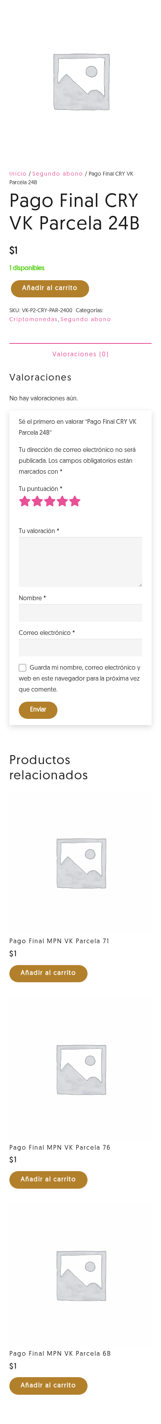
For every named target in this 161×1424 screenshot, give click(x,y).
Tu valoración (39, 531)
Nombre (32, 599)
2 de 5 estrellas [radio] (37, 507)
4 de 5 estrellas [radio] (62, 507)
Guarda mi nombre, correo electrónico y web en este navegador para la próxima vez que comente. (79, 679)
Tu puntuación (41, 489)
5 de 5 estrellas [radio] (75, 507)
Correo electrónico (47, 633)
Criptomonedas (33, 320)
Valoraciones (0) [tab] (80, 355)
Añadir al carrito (50, 288)
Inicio (18, 174)
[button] (48, 974)
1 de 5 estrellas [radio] (25, 507)
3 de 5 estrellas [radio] (50, 507)
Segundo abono (57, 174)
